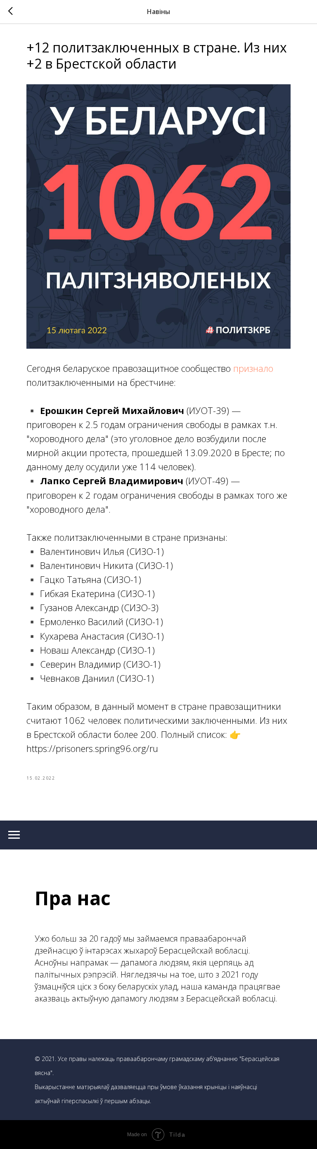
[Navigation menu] (14, 835)
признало (253, 368)
